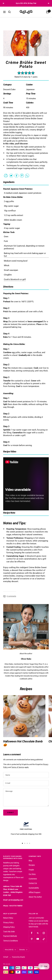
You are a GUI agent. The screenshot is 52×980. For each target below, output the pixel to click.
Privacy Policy (8, 922)
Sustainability (34, 888)
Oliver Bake (26, 659)
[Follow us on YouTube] (38, 939)
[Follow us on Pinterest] (32, 939)
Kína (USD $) (9, 950)
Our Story (32, 874)
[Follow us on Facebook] (32, 933)
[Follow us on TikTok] (44, 939)
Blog (30, 860)
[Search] (9, 12)
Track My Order (9, 931)
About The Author (35, 897)
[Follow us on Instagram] (44, 933)
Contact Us (33, 883)
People (31, 870)
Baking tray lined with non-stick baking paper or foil (25, 254)
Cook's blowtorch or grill (15, 279)
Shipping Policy (9, 927)
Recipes (32, 865)
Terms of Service (17, 767)
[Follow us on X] (38, 933)
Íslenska (22, 950)
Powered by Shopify (18, 957)
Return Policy (8, 918)
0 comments (11, 596)
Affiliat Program (34, 892)
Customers (33, 879)
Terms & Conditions (10, 941)
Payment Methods (10, 936)
